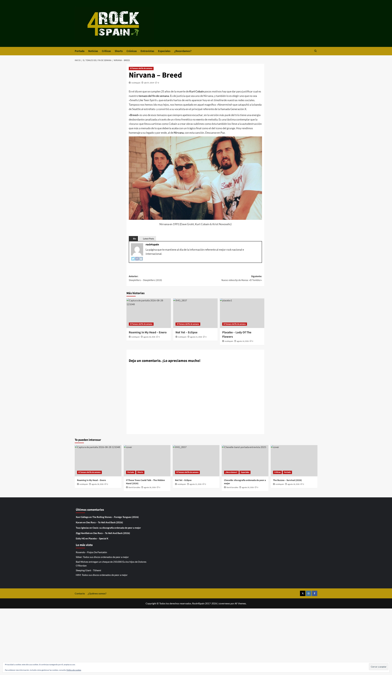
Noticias (93, 51)
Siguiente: (241, 278)
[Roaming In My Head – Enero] (148, 313)
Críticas (106, 51)
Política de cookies (73, 670)
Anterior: (145, 278)
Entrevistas (147, 51)
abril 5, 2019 (149, 83)
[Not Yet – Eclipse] (195, 313)
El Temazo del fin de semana (141, 68)
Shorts (119, 51)
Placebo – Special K (98, 538)
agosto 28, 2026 (149, 337)
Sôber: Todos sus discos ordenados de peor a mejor (102, 556)
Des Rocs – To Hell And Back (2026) (104, 522)
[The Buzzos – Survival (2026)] (294, 460)
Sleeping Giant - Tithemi (88, 570)
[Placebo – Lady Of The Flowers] (242, 313)
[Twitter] (133, 258)
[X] (302, 593)
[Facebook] (137, 258)
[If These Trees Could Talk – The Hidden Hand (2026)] (147, 460)
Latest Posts (148, 238)
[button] (315, 51)
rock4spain (135, 83)
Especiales (164, 51)
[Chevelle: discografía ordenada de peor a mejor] (245, 460)
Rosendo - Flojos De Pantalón (91, 552)
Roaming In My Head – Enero (148, 332)
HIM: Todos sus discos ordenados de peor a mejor (102, 574)
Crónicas (131, 51)
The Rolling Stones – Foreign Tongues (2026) (115, 517)
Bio (134, 238)
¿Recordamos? (182, 51)
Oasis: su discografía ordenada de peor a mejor (116, 527)
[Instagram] (141, 258)
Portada (79, 51)
